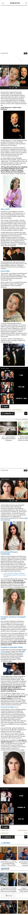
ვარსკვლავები (4, 53)
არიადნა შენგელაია (6, 409)
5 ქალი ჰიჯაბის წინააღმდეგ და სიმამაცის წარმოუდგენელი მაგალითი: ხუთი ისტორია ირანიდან (14, 575)
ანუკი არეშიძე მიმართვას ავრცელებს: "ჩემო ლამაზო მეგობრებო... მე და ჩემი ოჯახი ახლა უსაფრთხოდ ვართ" (21, 818)
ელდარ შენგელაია (17, 409)
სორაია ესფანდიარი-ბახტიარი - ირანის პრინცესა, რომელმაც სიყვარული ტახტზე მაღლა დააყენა (21, 795)
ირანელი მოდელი (22, 830)
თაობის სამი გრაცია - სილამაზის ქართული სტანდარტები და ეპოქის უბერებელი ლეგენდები (20, 375)
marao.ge (7, 66)
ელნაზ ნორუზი (4, 830)
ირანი (25, 833)
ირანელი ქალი (4, 833)
